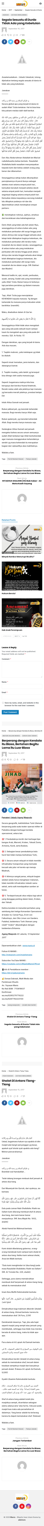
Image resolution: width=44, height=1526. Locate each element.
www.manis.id (29, 945)
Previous (7, 636)
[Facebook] (15, 1506)
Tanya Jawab (31, 459)
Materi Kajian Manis (11, 736)
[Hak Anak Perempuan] (22, 612)
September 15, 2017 (16, 1090)
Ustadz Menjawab (19, 15)
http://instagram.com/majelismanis (17, 955)
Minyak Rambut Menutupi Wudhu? (18, 556)
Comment (6, 659)
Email (5, 692)
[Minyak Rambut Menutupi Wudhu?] (22, 539)
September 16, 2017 (16, 29)
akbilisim (21, 1520)
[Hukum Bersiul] (22, 576)
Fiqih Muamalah (9, 589)
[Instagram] (28, 1506)
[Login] (40, 3)
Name (5, 682)
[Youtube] (22, 1506)
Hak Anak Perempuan (12, 630)
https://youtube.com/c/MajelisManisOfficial (21, 964)
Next (17, 636)
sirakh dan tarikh (29, 1005)
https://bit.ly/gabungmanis (13, 973)
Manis (12, 1517)
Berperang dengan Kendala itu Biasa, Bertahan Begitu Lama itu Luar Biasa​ (22, 744)
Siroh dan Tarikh (30, 736)
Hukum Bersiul (8, 593)
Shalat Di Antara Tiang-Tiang (19, 1082)
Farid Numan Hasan (15, 459)
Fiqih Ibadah (8, 552)
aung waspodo (14, 1005)
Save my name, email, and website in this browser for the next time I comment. (22, 704)
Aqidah (6, 15)
